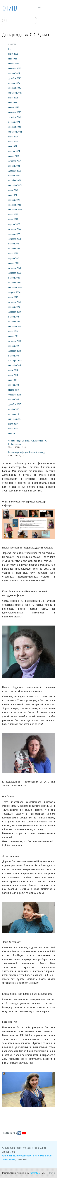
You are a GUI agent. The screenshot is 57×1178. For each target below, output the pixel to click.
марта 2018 (13, 389)
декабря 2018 (14, 350)
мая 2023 (12, 195)
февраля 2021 (14, 268)
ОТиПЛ (10, 8)
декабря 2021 (14, 239)
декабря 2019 (14, 311)
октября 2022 (14, 204)
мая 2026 (12, 58)
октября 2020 (14, 282)
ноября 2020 (14, 277)
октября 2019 (14, 321)
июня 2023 (13, 190)
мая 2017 (12, 433)
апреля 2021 (13, 258)
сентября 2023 (15, 185)
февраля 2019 (14, 341)
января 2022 (14, 234)
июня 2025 (13, 97)
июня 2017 (13, 428)
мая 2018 (12, 380)
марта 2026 (13, 63)
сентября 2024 (15, 131)
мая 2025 (12, 102)
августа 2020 (14, 292)
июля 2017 (13, 424)
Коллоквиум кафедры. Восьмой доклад (26, 452)
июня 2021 (13, 253)
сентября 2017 (14, 419)
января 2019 (13, 346)
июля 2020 (13, 297)
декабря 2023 (14, 170)
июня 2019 (13, 331)
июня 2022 (13, 219)
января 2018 (13, 399)
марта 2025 (13, 107)
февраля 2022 (14, 229)
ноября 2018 (13, 355)
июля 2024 (13, 136)
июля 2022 (13, 214)
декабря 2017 (14, 404)
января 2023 (14, 200)
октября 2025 (14, 88)
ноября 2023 (14, 175)
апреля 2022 (14, 224)
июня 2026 (13, 53)
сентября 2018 (14, 365)
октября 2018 (15, 360)
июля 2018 (13, 370)
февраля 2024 (14, 161)
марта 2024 (13, 156)
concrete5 (34, 1173)
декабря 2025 (14, 78)
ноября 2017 (13, 409)
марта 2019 (13, 336)
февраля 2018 (14, 394)
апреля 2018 (13, 385)
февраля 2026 (14, 68)
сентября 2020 (15, 287)
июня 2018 (13, 375)
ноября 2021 (13, 243)
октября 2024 (14, 127)
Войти (51, 1173)
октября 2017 (14, 414)
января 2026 (14, 73)
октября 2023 (14, 180)
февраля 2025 (14, 112)
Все (10, 49)
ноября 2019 (13, 316)
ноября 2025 (14, 83)
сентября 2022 (15, 209)
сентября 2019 (14, 326)
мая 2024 (12, 146)
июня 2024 (13, 141)
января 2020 (14, 307)
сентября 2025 (15, 92)
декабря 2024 (14, 117)
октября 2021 (14, 248)
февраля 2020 (14, 302)
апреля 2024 (14, 151)
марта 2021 (13, 263)
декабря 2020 (14, 272)
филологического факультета (18, 1155)
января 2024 (14, 165)
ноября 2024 (14, 122)
